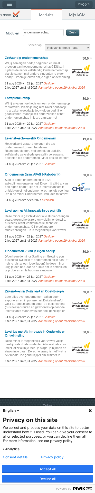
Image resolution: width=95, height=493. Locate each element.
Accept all (48, 469)
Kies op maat (5, 15)
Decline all (47, 479)
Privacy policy (52, 457)
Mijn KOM (77, 15)
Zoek (72, 32)
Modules (46, 15)
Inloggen (84, 4)
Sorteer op (35, 45)
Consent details (15, 457)
